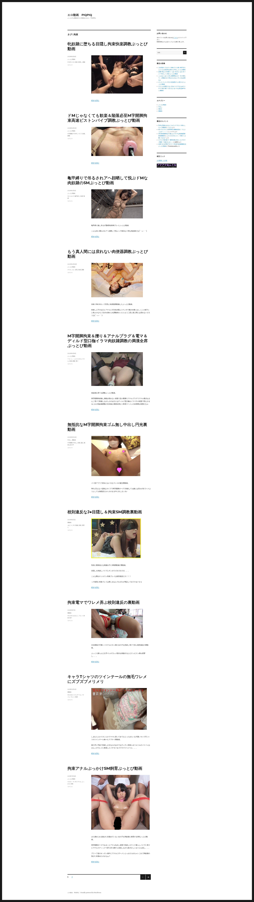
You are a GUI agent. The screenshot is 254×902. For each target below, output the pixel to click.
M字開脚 (70, 133)
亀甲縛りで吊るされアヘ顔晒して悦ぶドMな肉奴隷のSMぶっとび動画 (107, 180)
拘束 (76, 62)
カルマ (72, 196)
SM (73, 62)
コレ (73, 269)
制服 (76, 525)
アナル (69, 269)
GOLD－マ (70, 781)
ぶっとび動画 (71, 59)
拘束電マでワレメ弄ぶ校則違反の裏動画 (103, 602)
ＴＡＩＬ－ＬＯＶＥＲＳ (74, 359)
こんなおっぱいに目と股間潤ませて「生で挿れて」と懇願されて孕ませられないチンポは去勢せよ (171, 78)
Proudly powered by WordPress (90, 892)
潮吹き (160, 109)
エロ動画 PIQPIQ (79, 15)
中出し (69, 440)
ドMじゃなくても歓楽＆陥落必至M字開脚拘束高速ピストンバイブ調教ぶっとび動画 (107, 118)
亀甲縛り (77, 196)
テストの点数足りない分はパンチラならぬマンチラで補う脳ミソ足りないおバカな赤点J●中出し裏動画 (171, 88)
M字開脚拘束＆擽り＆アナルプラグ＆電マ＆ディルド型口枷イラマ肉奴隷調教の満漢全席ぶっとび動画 (107, 340)
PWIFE (69, 62)
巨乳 (76, 269)
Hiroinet (70, 615)
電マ (77, 361)
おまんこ (75, 615)
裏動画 (74, 440)
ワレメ (81, 615)
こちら (175, 37)
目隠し (80, 62)
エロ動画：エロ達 (162, 160)
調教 (84, 62)
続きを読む (95, 100)
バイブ (80, 133)
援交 (82, 443)
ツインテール (77, 695)
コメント (70, 65)
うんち (170, 127)
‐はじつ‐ (69, 525)
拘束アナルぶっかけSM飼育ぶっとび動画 (104, 768)
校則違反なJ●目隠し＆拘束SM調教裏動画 (104, 511)
